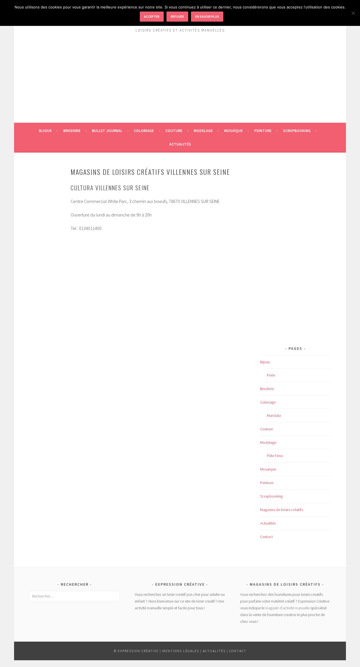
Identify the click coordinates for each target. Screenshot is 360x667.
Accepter (151, 16)
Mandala (274, 415)
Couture (173, 130)
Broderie (71, 130)
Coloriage (144, 130)
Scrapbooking (296, 130)
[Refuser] (353, 13)
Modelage (203, 130)
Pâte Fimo (275, 455)
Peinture (262, 130)
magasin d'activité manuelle (287, 607)
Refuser (177, 16)
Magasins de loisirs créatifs (281, 509)
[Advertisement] (180, 83)
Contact (266, 536)
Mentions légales (180, 651)
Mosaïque (233, 130)
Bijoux (45, 130)
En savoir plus (207, 16)
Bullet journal (107, 130)
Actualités (180, 144)
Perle (271, 375)
